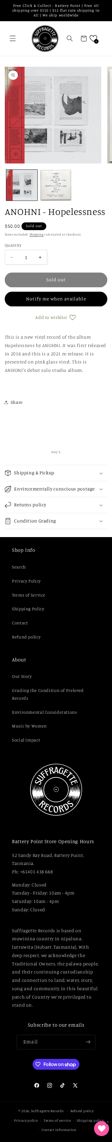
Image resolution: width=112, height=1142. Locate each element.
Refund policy (26, 636)
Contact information (59, 1130)
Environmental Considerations (44, 712)
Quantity (13, 245)
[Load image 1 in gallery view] (21, 185)
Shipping (37, 234)
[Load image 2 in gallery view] (55, 185)
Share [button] (17, 402)
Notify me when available (56, 299)
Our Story (22, 676)
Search (19, 566)
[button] (12, 38)
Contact (20, 622)
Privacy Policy (26, 580)
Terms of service (57, 1120)
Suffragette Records (47, 1111)
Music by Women (29, 725)
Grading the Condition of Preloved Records (48, 694)
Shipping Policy (28, 608)
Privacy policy (26, 1120)
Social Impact (26, 739)
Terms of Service (28, 594)
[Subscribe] (88, 1042)
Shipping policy (90, 1120)
